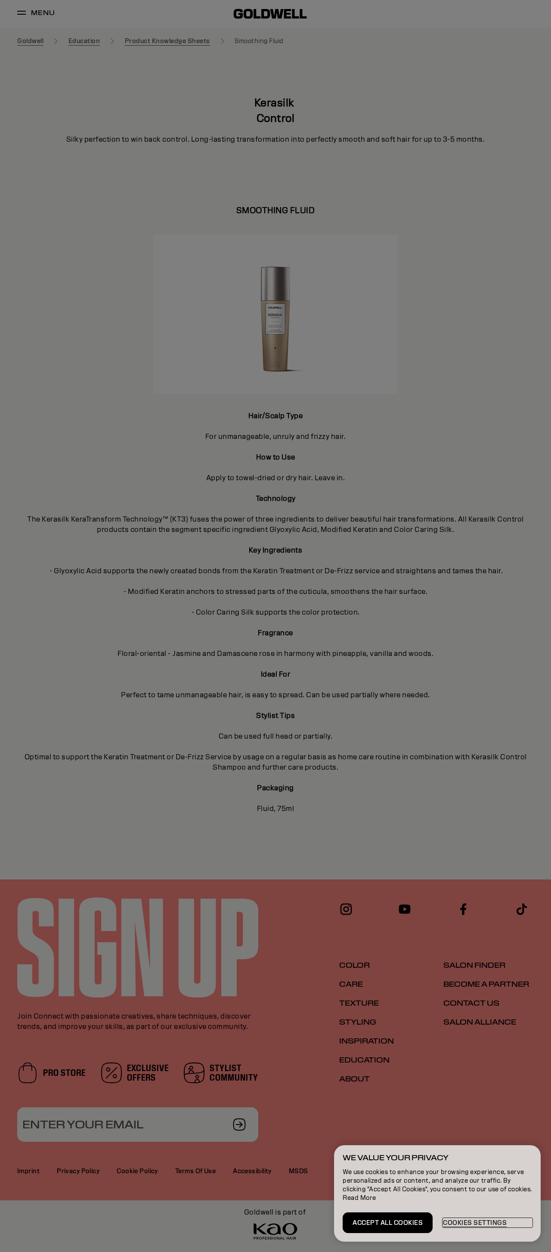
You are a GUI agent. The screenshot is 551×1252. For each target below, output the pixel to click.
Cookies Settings (475, 1223)
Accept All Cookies (388, 1223)
